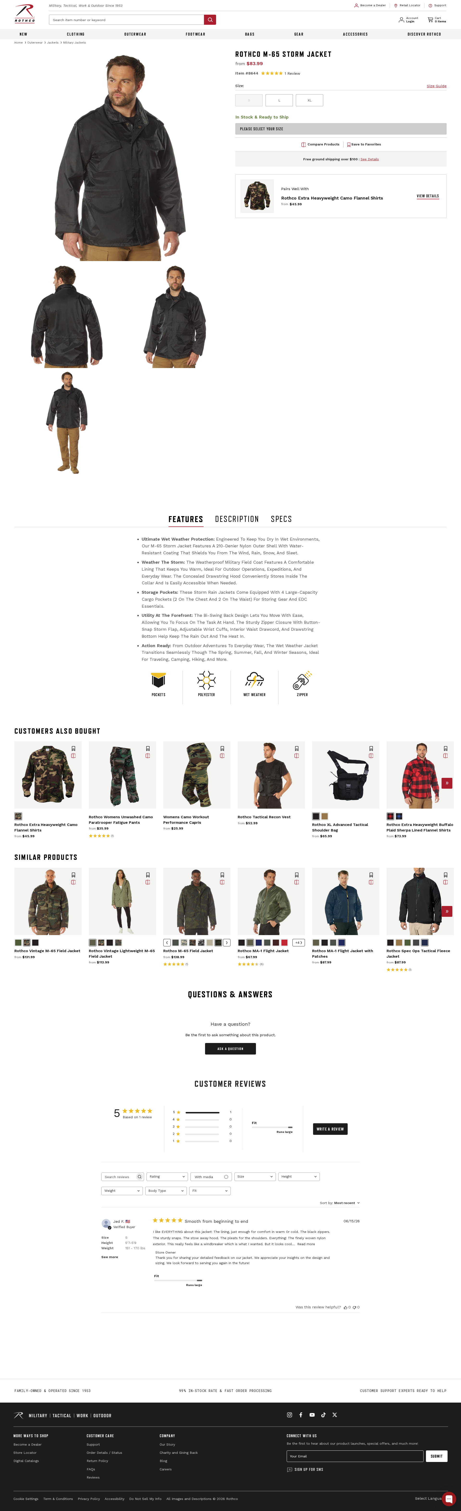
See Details (370, 159)
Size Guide (437, 86)
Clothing (76, 34)
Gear (299, 34)
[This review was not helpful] (354, 1307)
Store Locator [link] (24, 1453)
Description (237, 519)
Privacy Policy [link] (89, 1499)
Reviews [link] (93, 1477)
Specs (281, 519)
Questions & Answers (230, 994)
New (24, 34)
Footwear (196, 34)
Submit (437, 1456)
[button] (73, 749)
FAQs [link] (91, 1469)
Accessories (355, 34)
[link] (370, 5)
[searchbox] (118, 1177)
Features (186, 519)
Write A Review (330, 1129)
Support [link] (93, 1444)
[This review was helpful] (345, 1307)
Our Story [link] (167, 1444)
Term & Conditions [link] (58, 1499)
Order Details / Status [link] (104, 1453)
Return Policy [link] (97, 1461)
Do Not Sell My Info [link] (145, 1499)
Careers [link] (166, 1469)
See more (109, 1257)
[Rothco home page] (25, 13)
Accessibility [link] (114, 1499)
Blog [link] (163, 1461)
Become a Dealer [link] (27, 1444)
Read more (306, 1244)
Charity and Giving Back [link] (179, 1453)
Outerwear (135, 34)
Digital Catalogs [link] (26, 1461)
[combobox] (167, 1177)
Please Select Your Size (261, 129)
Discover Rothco (424, 34)
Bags (250, 34)
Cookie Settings (25, 1499)
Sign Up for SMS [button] (309, 1469)
